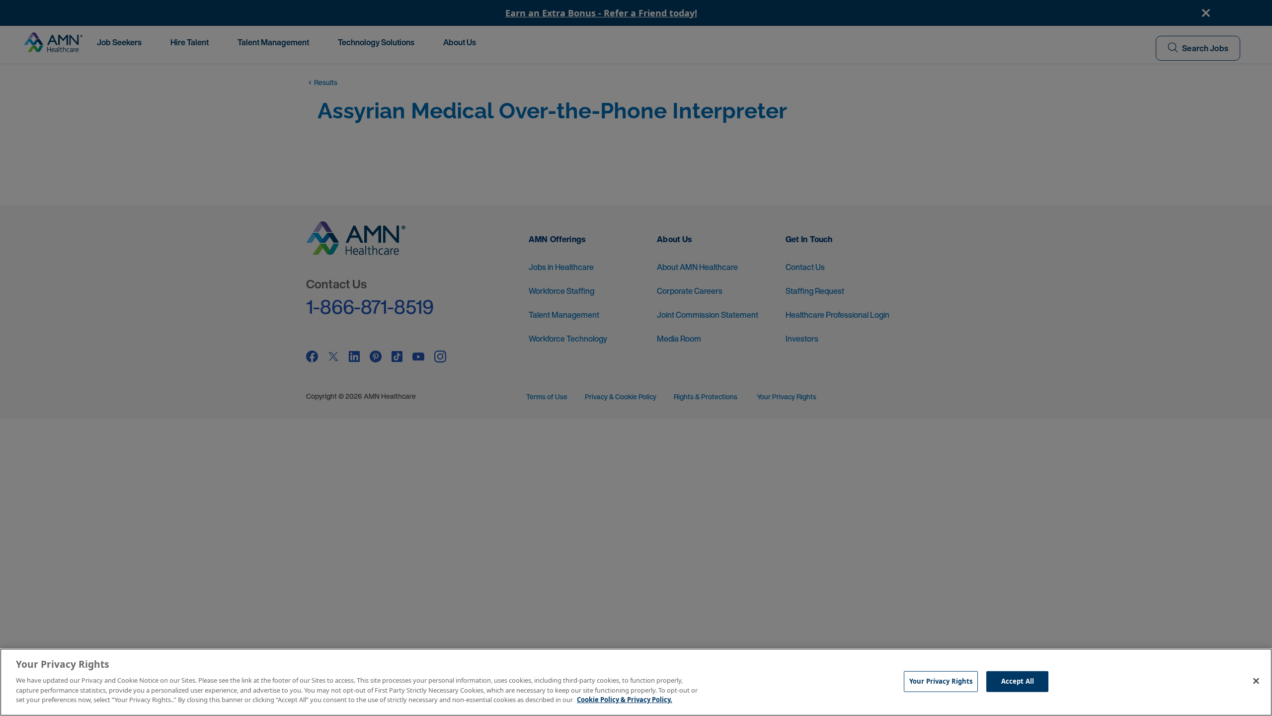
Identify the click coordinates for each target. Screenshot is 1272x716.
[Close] (1256, 681)
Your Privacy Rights (940, 680)
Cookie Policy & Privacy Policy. (624, 699)
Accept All (1017, 680)
